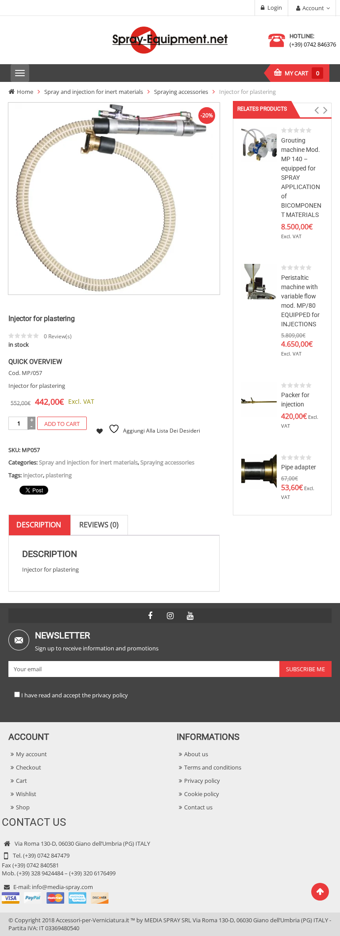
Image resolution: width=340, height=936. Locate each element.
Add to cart (62, 424)
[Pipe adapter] (259, 471)
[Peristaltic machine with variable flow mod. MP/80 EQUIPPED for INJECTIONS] (259, 281)
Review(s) (58, 336)
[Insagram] (170, 616)
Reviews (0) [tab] (99, 525)
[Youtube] (190, 616)
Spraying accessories (181, 92)
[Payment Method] (55, 897)
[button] (317, 110)
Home (25, 92)
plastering (59, 475)
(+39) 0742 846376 (313, 44)
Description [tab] (38, 525)
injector (33, 475)
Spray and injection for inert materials (93, 92)
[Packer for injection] (259, 398)
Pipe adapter (298, 467)
